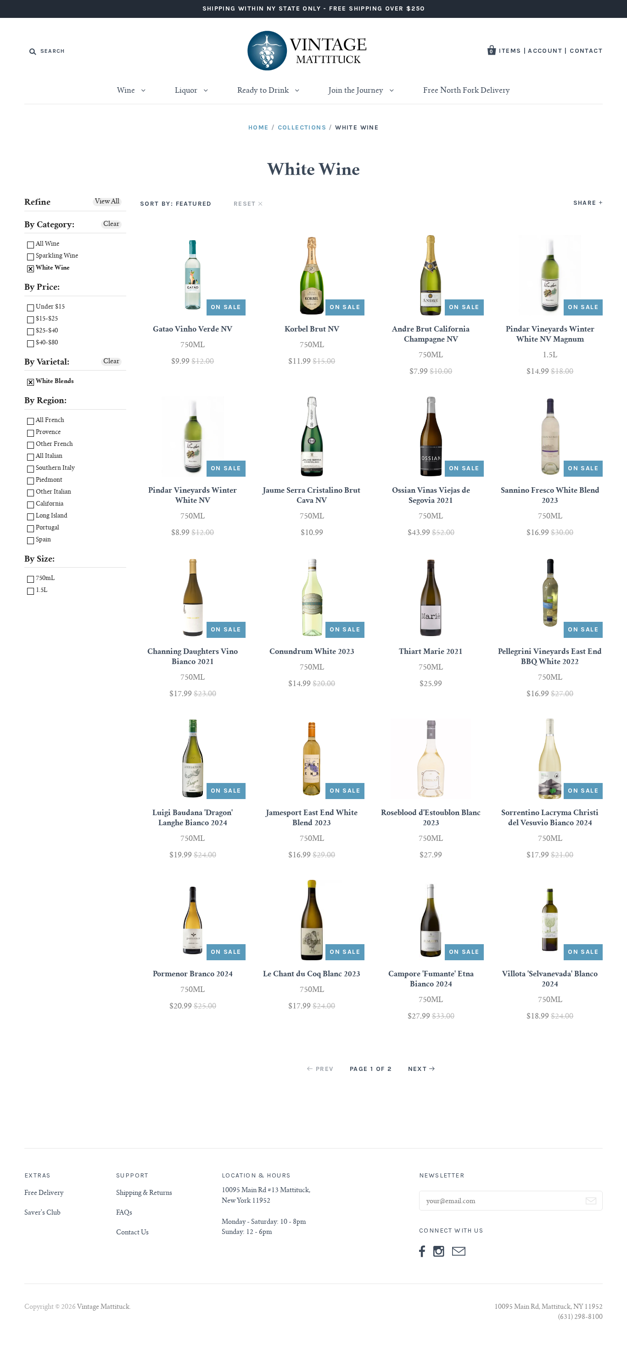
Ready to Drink (264, 91)
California (48, 504)
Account (545, 51)
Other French (53, 445)
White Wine (52, 268)
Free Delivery (43, 1193)
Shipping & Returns (144, 1193)
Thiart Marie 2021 (431, 652)
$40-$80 (46, 343)
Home (258, 127)
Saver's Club (42, 1213)
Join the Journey (357, 91)
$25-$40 (46, 331)
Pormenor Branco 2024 (193, 974)
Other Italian (52, 493)
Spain (42, 540)
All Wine (46, 245)
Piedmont (48, 481)
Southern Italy (54, 469)
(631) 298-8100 (580, 1317)
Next (417, 1069)
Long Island (50, 516)
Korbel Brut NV (312, 329)
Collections (302, 127)
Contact (586, 51)
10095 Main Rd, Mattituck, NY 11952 (548, 1307)
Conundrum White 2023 (311, 652)
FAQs (124, 1213)
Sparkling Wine (56, 256)
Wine (127, 91)
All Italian (48, 457)
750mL (44, 579)
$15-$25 (46, 319)
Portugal (46, 528)
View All (107, 202)
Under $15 (49, 307)
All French (49, 421)
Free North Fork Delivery (466, 91)
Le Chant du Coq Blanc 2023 (311, 974)
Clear (111, 224)
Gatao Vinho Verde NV (192, 329)
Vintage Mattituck (103, 1307)
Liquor (187, 91)
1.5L (40, 591)
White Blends (54, 382)
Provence (47, 433)
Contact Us (132, 1233)
